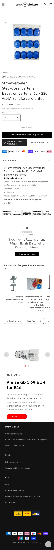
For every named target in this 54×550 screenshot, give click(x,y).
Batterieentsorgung (13, 434)
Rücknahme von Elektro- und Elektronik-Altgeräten (27, 439)
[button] (3, 4)
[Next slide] (47, 354)
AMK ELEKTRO (23, 543)
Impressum (10, 502)
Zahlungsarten (11, 462)
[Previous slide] (6, 354)
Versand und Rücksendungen (17, 468)
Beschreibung (9, 160)
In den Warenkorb (14, 321)
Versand (11, 108)
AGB (7, 484)
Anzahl (4, 112)
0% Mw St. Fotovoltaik (14, 445)
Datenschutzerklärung (14, 490)
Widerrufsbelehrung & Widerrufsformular (22, 496)
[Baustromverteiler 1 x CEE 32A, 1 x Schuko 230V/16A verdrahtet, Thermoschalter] (34, 283)
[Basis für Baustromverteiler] (13, 283)
